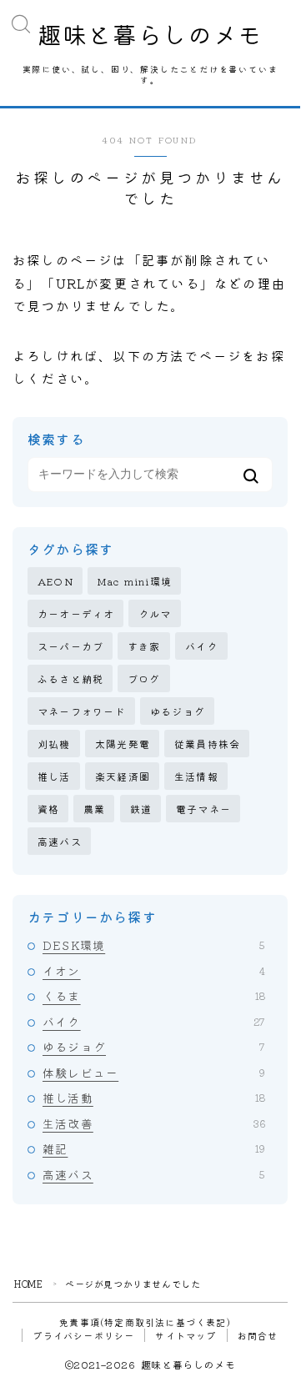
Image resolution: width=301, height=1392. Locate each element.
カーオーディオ (76, 613)
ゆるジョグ (177, 711)
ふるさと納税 (70, 678)
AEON (55, 581)
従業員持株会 (207, 743)
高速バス (60, 841)
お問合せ (258, 1335)
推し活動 (154, 1097)
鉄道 (141, 809)
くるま (154, 995)
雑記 (154, 1148)
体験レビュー (154, 1072)
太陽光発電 (122, 743)
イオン (154, 970)
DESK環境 (154, 945)
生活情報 (196, 776)
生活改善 (154, 1123)
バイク (201, 646)
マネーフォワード (82, 711)
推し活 (54, 776)
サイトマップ (185, 1335)
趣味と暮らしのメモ (150, 34)
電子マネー (203, 809)
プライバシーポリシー (83, 1335)
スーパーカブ (70, 646)
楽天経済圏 (122, 776)
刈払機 (54, 743)
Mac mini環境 (135, 581)
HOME (28, 1283)
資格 (48, 809)
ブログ (144, 678)
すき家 (144, 646)
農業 (94, 809)
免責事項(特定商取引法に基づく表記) (145, 1322)
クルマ (155, 613)
